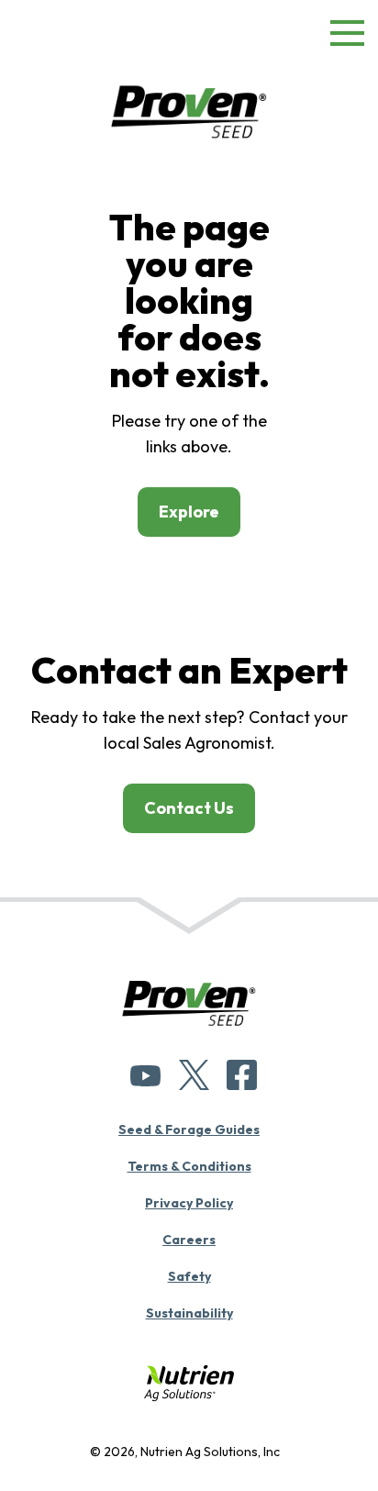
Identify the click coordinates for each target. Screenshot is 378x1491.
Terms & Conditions (189, 1166)
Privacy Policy (189, 1203)
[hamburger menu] (347, 36)
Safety (189, 1276)
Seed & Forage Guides (189, 1129)
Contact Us (189, 807)
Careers (189, 1239)
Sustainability (189, 1313)
